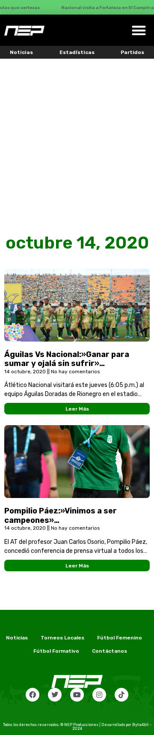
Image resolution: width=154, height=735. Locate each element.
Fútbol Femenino (119, 638)
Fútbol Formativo (56, 651)
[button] (138, 30)
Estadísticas (77, 52)
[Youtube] (77, 695)
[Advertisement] (77, 140)
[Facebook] (32, 695)
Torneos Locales (62, 638)
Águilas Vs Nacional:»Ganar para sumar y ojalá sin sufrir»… (66, 359)
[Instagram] (99, 695)
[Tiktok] (121, 695)
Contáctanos (109, 651)
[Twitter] (55, 695)
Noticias (21, 52)
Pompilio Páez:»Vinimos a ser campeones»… (60, 515)
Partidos (132, 52)
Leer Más (77, 409)
